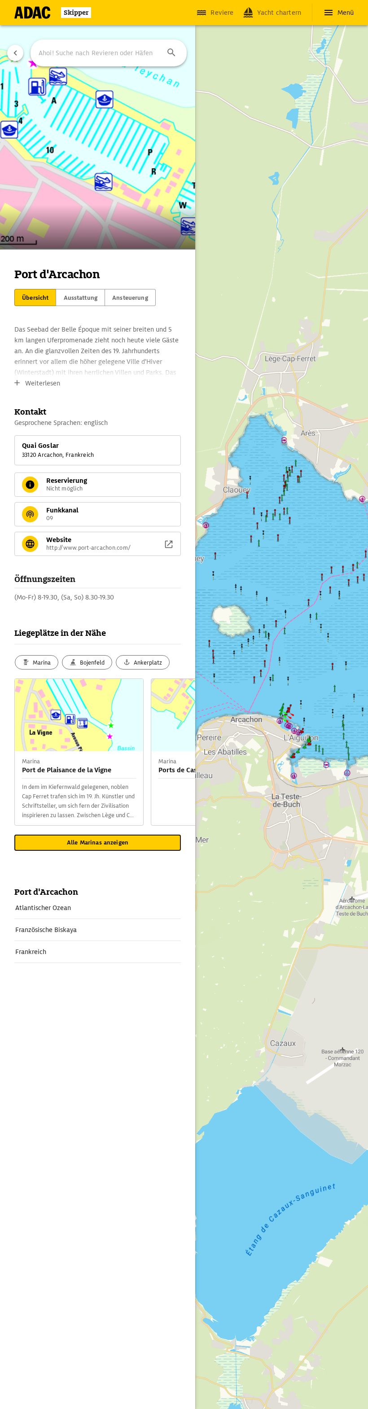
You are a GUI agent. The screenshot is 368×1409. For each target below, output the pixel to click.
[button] (171, 53)
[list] (97, 930)
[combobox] (109, 52)
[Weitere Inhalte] (177, 752)
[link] (97, 908)
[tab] (35, 297)
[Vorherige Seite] (15, 53)
